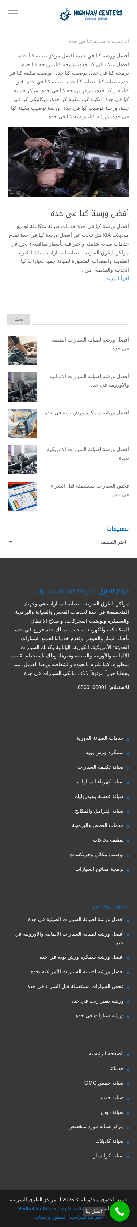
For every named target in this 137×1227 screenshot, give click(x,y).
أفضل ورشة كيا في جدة (103, 56)
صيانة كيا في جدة (45, 82)
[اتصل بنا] (120, 1211)
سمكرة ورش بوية (104, 752)
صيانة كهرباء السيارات (100, 781)
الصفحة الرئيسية (106, 1053)
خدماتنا (116, 1068)
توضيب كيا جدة (71, 73)
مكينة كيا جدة (66, 99)
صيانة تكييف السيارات (100, 767)
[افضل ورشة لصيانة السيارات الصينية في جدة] (22, 352)
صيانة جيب (112, 1097)
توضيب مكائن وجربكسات (96, 854)
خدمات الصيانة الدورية (100, 738)
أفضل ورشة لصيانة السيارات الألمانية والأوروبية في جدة (89, 380)
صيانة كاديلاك (110, 1141)
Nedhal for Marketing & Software (54, 1208)
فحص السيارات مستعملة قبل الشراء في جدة (90, 490)
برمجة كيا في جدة (109, 73)
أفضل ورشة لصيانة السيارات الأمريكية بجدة (88, 453)
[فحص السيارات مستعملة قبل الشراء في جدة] (22, 498)
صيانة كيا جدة (81, 82)
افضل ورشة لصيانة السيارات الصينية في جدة (90, 344)
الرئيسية (120, 41)
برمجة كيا (66, 64)
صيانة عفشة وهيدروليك (99, 796)
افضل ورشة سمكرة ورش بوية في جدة (87, 412)
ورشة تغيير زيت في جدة (97, 1001)
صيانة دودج (112, 1112)
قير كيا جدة (108, 90)
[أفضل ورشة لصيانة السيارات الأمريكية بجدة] (22, 461)
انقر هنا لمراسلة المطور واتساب (68, 1217)
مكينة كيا (92, 99)
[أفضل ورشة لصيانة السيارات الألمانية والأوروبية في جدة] (22, 388)
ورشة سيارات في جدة (100, 1015)
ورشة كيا (99, 116)
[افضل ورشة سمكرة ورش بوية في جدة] (22, 425)
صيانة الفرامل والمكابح (99, 811)
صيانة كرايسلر (108, 1156)
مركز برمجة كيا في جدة (67, 90)
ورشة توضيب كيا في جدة (90, 108)
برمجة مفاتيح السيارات (99, 869)
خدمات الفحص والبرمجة (98, 825)
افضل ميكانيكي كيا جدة (104, 64)
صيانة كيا (108, 82)
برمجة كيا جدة (37, 64)
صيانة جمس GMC (104, 1083)
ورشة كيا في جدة (67, 116)
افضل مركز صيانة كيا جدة (46, 56)
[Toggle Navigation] (13, 14)
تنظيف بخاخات (108, 840)
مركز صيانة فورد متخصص (96, 1126)
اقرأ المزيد (117, 278)
